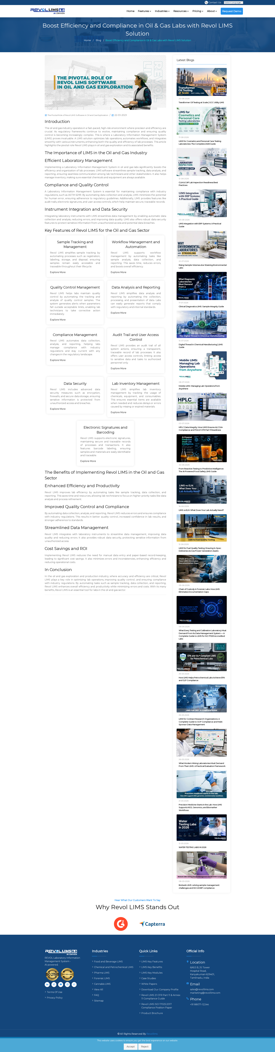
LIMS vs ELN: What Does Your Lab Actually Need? (201, 510)
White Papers (149, 984)
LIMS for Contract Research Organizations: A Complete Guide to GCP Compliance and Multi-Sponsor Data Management (201, 721)
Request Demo (231, 11)
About (211, 11)
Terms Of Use (55, 992)
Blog (98, 40)
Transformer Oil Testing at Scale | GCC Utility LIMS (201, 102)
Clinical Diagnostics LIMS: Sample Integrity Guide (201, 306)
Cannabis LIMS (102, 984)
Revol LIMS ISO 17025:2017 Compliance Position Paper (156, 1006)
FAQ (96, 995)
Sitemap (99, 1000)
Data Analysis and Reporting (136, 287)
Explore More (58, 272)
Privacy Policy (55, 997)
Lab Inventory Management (136, 383)
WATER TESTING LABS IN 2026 (192, 847)
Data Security (75, 383)
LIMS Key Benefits (151, 967)
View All (98, 989)
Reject (145, 1046)
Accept (131, 1046)
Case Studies (148, 978)
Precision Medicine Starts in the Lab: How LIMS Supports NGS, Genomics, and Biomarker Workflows (200, 807)
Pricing (197, 11)
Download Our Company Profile (159, 989)
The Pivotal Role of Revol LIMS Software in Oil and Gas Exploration (78, 115)
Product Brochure (152, 1013)
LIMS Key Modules (151, 972)
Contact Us (214, 2)
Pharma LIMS (101, 972)
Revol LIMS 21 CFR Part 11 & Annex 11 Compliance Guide (160, 997)
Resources (180, 11)
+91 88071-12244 (199, 1004)
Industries (161, 11)
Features (144, 11)
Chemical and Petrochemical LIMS (113, 967)
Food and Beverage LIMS (108, 961)
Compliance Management (75, 335)
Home (130, 11)
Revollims (152, 1033)
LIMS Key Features (152, 961)
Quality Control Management (75, 287)
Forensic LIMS (102, 978)
